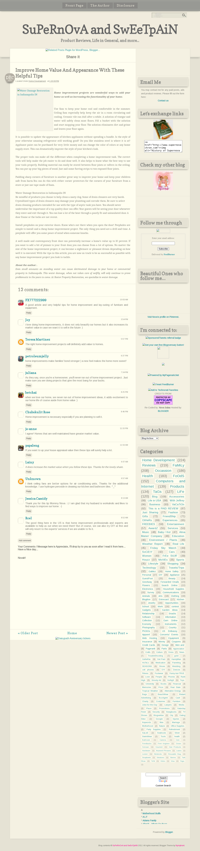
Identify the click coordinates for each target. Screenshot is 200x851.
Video (162, 761)
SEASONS (147, 666)
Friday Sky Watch (163, 548)
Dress (170, 652)
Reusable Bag (174, 754)
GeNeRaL (146, 659)
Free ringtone (164, 743)
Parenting (176, 663)
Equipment (173, 638)
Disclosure (126, 5)
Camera (163, 740)
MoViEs (163, 559)
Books (163, 684)
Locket (145, 754)
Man (161, 722)
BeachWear (163, 694)
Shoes (162, 666)
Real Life (178, 543)
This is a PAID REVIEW (163, 508)
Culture (159, 652)
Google (159, 719)
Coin (178, 740)
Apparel (146, 634)
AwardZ (153, 528)
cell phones (148, 670)
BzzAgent (163, 698)
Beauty (172, 578)
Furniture (176, 701)
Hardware (146, 751)
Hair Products (175, 747)
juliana (30, 373)
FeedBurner (169, 254)
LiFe (180, 492)
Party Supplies (154, 729)
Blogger (169, 832)
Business (154, 504)
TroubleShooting (155, 656)
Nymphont (180, 845)
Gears (178, 743)
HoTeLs (145, 663)
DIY (160, 575)
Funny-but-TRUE (177, 673)
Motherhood (147, 726)
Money (162, 641)
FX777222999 (35, 300)
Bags (144, 694)
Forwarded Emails (170, 582)
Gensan (145, 747)
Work (160, 606)
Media (181, 705)
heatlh (177, 736)
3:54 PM (124, 319)
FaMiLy (178, 465)
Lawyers (168, 705)
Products (177, 486)
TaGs (157, 492)
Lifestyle (153, 563)
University (150, 684)
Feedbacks (146, 743)
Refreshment (174, 729)
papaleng (32, 445)
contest (175, 606)
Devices (176, 670)
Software (146, 617)
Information (170, 617)
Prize (160, 687)
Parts (164, 648)
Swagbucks (171, 712)
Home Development (37, 81)
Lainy (29, 462)
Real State (175, 687)
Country (173, 627)
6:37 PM (124, 356)
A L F (145, 817)
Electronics (147, 589)
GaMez (152, 571)
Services (173, 528)
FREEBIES (148, 524)
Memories (146, 687)
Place (148, 708)
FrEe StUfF (170, 555)
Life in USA (154, 500)
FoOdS (178, 476)
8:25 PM (124, 392)
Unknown (33, 479)
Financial (177, 684)
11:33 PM (124, 428)
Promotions (164, 708)
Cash (178, 698)
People (159, 677)
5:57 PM (124, 339)
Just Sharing (150, 512)
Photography (148, 627)
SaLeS (145, 733)
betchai (31, 392)
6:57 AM (124, 478)
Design (165, 645)
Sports (180, 559)
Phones (171, 677)
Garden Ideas (170, 610)
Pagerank (150, 648)
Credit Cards (148, 645)
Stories (173, 757)
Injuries (176, 719)
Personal (146, 575)
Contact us (163, 100)
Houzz (146, 559)
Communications (171, 592)
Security (156, 712)
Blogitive (146, 599)
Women (146, 555)
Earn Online (170, 620)
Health (147, 476)
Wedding (176, 666)
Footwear (159, 673)
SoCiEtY (147, 551)
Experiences (170, 520)
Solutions (160, 757)
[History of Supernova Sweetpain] (163, 138)
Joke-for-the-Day (149, 705)
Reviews (149, 465)
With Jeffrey (177, 500)
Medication (160, 663)
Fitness (145, 673)
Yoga (182, 761)
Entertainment (175, 524)
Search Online (170, 585)
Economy (146, 624)
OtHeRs (147, 520)
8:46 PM (124, 412)
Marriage (176, 722)
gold (176, 656)
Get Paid (161, 659)
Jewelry (151, 603)
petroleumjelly (37, 356)
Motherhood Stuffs (152, 813)
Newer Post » (117, 633)
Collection (147, 620)
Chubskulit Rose (37, 412)
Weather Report (152, 543)
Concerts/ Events (169, 634)
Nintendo (158, 754)
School (145, 606)
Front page (74, 5)
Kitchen (180, 599)
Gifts (145, 516)
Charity (145, 701)
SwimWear (147, 736)
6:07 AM (124, 462)
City (171, 715)
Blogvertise (159, 715)
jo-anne (31, 429)
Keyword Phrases (163, 751)
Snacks (172, 613)
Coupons (176, 641)
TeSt (153, 761)
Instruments (171, 624)
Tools (163, 736)
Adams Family (149, 820)
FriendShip (169, 516)
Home (72, 633)
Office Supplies (177, 726)
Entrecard (164, 599)
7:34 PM (124, 372)
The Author (100, 5)
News (181, 652)
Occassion (163, 471)
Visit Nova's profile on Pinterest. (163, 317)
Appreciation (178, 649)
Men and (179, 645)
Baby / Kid (164, 532)
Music (145, 532)
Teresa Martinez (37, 339)
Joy (27, 320)
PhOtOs (146, 631)
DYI (163, 670)
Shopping (172, 563)
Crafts (147, 652)
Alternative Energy (173, 691)
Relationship (148, 613)
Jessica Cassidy (36, 498)
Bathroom (146, 740)
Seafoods (161, 733)
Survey (150, 592)
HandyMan (176, 659)
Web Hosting (149, 638)
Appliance (175, 575)
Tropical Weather (150, 691)
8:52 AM (124, 518)
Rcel (28, 518)
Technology (149, 567)
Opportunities (171, 603)
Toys (182, 680)
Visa (173, 761)
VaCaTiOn (178, 504)
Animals (146, 596)
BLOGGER (163, 411)
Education (178, 536)
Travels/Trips (176, 567)
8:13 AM (124, 498)
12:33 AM (124, 445)
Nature (162, 726)
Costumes (160, 701)
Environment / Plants (163, 540)
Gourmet (158, 747)
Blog (155, 496)
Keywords (146, 722)
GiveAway (147, 582)
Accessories (176, 496)
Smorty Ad (156, 680)
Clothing (175, 596)
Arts (160, 596)
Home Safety (172, 571)
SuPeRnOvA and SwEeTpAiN (100, 29)
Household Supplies (173, 589)
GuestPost (147, 578)
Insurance (147, 641)
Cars (172, 551)
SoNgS (170, 680)
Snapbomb (146, 757)
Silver (177, 733)
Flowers (146, 585)
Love (147, 677)
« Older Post (28, 633)
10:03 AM (124, 300)
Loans (178, 751)
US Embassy (169, 631)
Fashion (173, 512)
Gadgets (146, 610)
